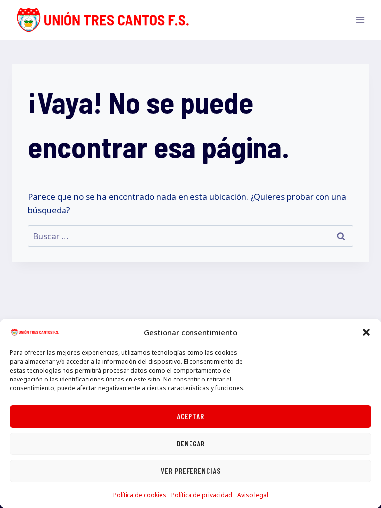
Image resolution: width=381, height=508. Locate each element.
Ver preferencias (191, 470)
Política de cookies (139, 495)
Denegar (191, 443)
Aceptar (190, 416)
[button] (366, 332)
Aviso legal (252, 495)
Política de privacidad (201, 495)
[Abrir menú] (360, 19)
